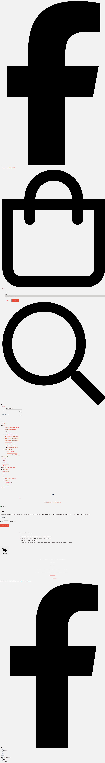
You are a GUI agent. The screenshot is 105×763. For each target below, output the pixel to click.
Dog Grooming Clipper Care (10, 478)
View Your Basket (47, 502)
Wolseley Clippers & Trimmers (13, 454)
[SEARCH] (20, 410)
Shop (3, 425)
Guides (3, 476)
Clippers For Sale (8, 449)
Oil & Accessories (8, 442)
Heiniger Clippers (10, 451)
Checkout (15, 300)
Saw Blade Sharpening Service (11, 434)
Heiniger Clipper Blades (12, 445)
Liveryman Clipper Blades (12, 447)
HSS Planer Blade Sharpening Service (12, 436)
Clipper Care (7, 480)
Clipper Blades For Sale (10, 444)
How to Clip (7, 486)
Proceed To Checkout (56, 502)
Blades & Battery (8, 482)
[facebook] (53, 165)
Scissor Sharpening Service (10, 429)
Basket (8, 300)
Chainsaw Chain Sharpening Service (12, 440)
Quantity (2, 521)
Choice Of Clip (8, 484)
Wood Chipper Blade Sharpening (12, 438)
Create (29, 581)
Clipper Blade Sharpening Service (12, 427)
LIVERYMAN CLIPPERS (12, 453)
